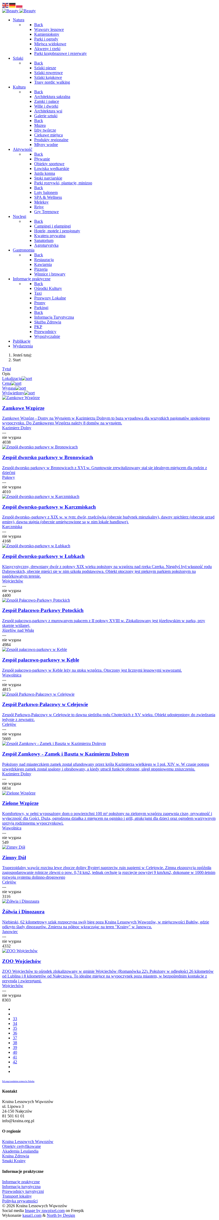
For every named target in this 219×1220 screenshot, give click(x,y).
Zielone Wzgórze (20, 803)
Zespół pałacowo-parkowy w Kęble (40, 660)
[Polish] (19, 5)
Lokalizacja (12, 378)
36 (15, 1033)
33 (15, 1018)
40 (15, 1052)
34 (15, 1023)
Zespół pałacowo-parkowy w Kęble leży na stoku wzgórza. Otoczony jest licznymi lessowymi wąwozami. (92, 670)
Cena (6, 383)
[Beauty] (19, 11)
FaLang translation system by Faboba (18, 1081)
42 (15, 1062)
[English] (5, 5)
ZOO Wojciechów (21, 961)
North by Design (61, 1215)
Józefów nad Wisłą (18, 630)
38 (15, 1042)
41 (15, 1057)
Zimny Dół (14, 857)
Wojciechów (12, 581)
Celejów (9, 724)
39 (15, 1047)
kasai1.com (31, 1215)
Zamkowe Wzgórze (23, 408)
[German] (12, 5)
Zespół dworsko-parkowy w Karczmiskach (49, 507)
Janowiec (10, 931)
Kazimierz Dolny (16, 427)
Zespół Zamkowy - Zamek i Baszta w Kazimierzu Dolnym (65, 754)
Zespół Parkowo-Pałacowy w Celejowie (45, 704)
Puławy (8, 477)
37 (15, 1038)
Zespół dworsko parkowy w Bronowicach (47, 457)
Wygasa (8, 388)
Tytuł (6, 369)
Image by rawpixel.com (45, 1210)
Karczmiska (12, 526)
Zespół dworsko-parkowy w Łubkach (43, 556)
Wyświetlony (13, 393)
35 (15, 1028)
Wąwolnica (11, 675)
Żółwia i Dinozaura (23, 911)
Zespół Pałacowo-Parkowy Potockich (43, 610)
